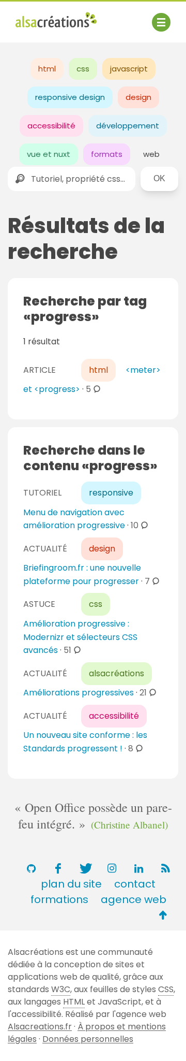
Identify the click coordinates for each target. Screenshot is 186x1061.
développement (127, 125)
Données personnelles (87, 1039)
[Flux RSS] (165, 868)
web (151, 154)
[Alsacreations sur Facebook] (58, 868)
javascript (129, 68)
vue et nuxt (48, 154)
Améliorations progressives (78, 693)
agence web (133, 899)
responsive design (70, 97)
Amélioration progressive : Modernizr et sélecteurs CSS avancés (80, 637)
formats (106, 154)
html (47, 68)
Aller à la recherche (56, 30)
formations (59, 899)
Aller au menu (43, 17)
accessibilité (51, 125)
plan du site (71, 884)
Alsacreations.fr (40, 1027)
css (82, 68)
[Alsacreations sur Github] (31, 868)
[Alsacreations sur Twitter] (85, 868)
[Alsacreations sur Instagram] (111, 868)
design (138, 97)
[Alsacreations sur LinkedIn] (138, 868)
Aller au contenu (117, 17)
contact (135, 884)
